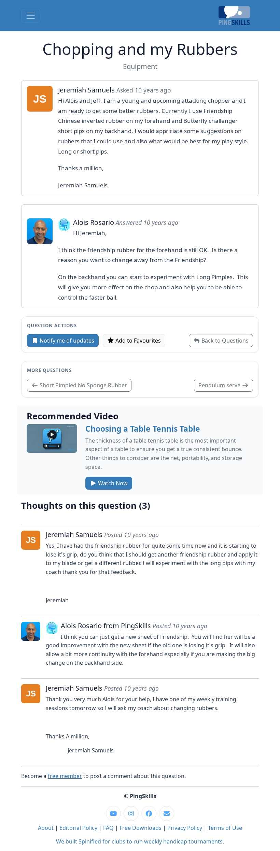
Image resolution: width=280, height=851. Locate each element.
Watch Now (112, 483)
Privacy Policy (184, 828)
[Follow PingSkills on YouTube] (113, 813)
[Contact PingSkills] (166, 813)
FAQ (108, 828)
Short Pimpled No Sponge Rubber (82, 385)
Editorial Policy (78, 828)
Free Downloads (141, 828)
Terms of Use (225, 828)
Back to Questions (224, 340)
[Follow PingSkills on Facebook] (148, 813)
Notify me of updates (66, 340)
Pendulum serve (220, 385)
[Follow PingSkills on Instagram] (131, 813)
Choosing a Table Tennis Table (142, 428)
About (46, 828)
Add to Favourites (137, 340)
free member (65, 776)
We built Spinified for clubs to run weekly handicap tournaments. (140, 841)
